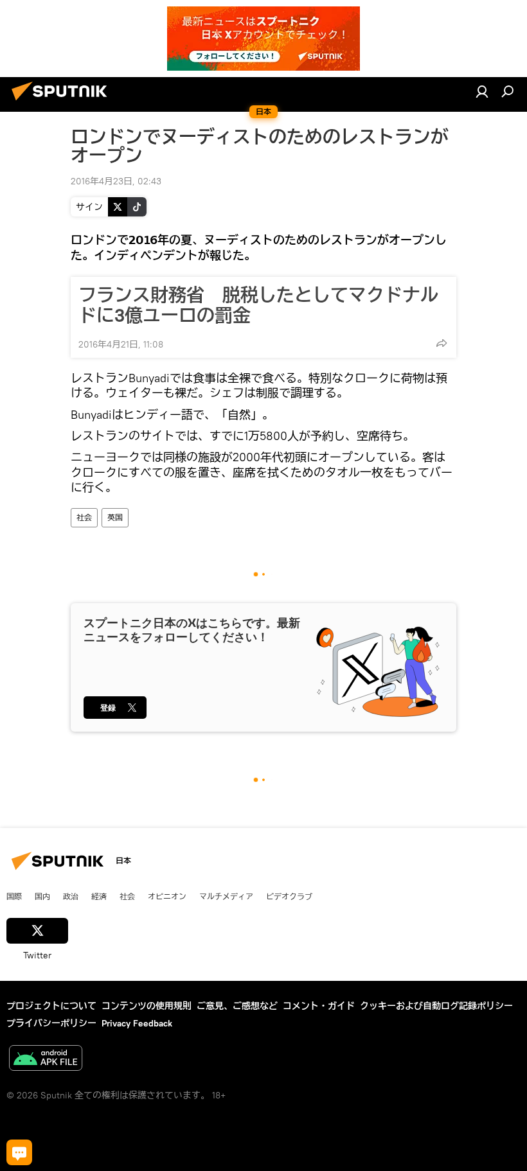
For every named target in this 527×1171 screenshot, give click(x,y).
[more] (441, 343)
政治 (70, 896)
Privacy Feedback (137, 1023)
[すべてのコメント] (19, 1152)
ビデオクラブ (289, 896)
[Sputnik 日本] (63, 102)
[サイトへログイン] (482, 91)
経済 (99, 896)
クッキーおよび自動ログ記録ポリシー (436, 1006)
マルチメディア (226, 896)
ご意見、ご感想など (237, 1006)
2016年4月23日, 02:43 (116, 181)
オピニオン (167, 896)
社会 (84, 517)
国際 (14, 896)
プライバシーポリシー (51, 1023)
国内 (42, 896)
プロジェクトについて (51, 1006)
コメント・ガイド (319, 1006)
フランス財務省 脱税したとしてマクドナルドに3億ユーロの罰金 (258, 305)
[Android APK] (45, 1059)
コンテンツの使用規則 (147, 1006)
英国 (115, 517)
